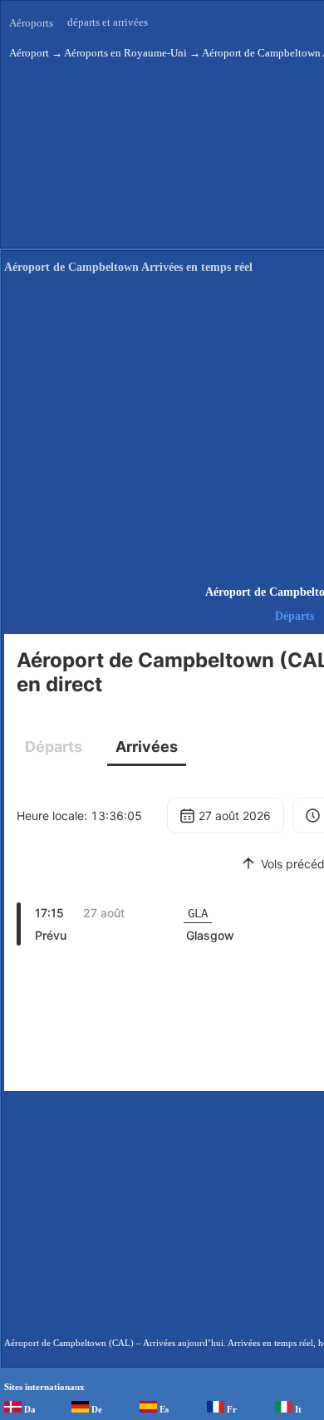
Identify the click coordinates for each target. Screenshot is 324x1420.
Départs (294, 616)
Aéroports (31, 23)
